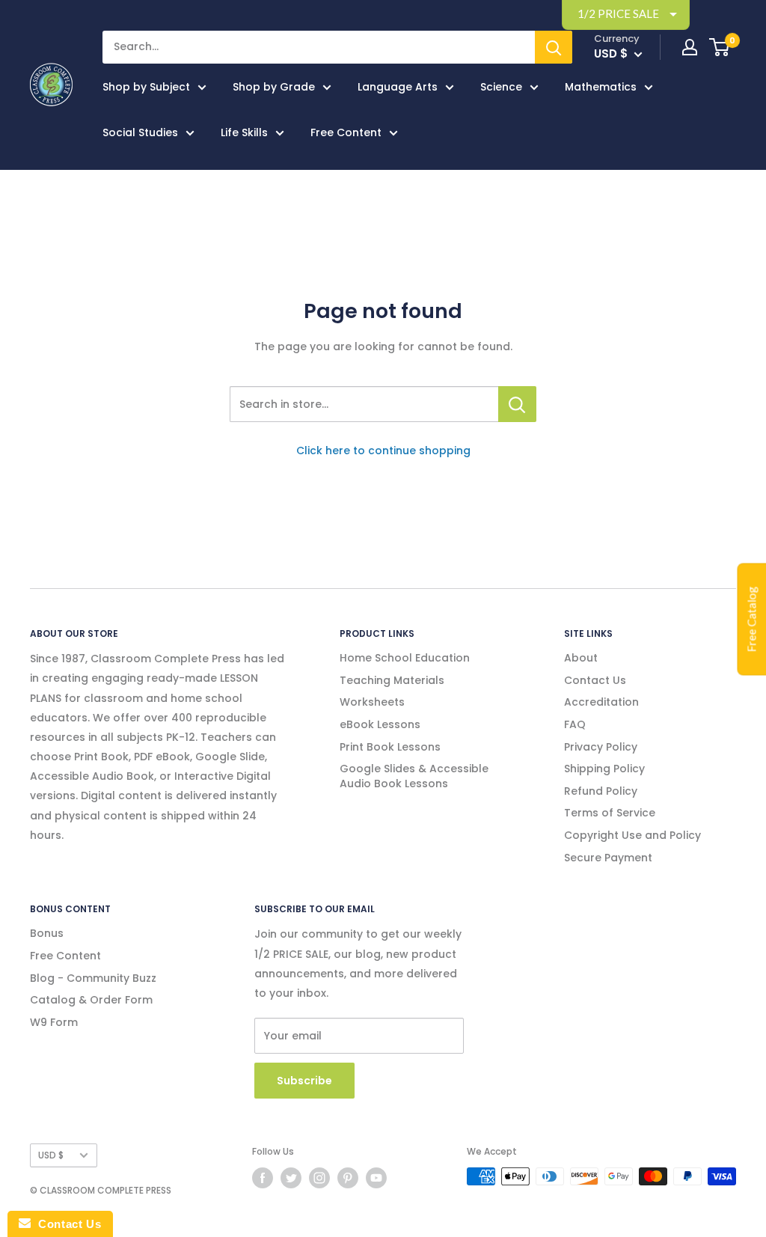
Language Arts (398, 86)
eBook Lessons (380, 724)
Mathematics (601, 86)
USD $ (51, 1155)
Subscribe (304, 1080)
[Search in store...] (517, 404)
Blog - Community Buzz (93, 978)
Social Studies (140, 132)
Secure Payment (608, 857)
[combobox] (364, 404)
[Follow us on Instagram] (319, 1177)
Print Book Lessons (390, 746)
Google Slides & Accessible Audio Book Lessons (414, 776)
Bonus (47, 933)
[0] (720, 47)
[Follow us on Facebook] (262, 1177)
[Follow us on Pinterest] (347, 1177)
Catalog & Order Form (91, 999)
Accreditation (601, 701)
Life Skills (244, 132)
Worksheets (372, 701)
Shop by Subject (146, 86)
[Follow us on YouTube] (376, 1177)
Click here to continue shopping (383, 450)
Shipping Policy (604, 768)
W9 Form (54, 1022)
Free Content (346, 132)
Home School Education (405, 657)
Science (501, 86)
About (581, 657)
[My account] (689, 47)
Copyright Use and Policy (632, 835)
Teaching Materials (392, 680)
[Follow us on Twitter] (291, 1177)
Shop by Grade (274, 86)
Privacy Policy (600, 746)
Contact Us (595, 680)
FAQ (575, 724)
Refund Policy (600, 791)
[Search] (553, 47)
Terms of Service (609, 812)
